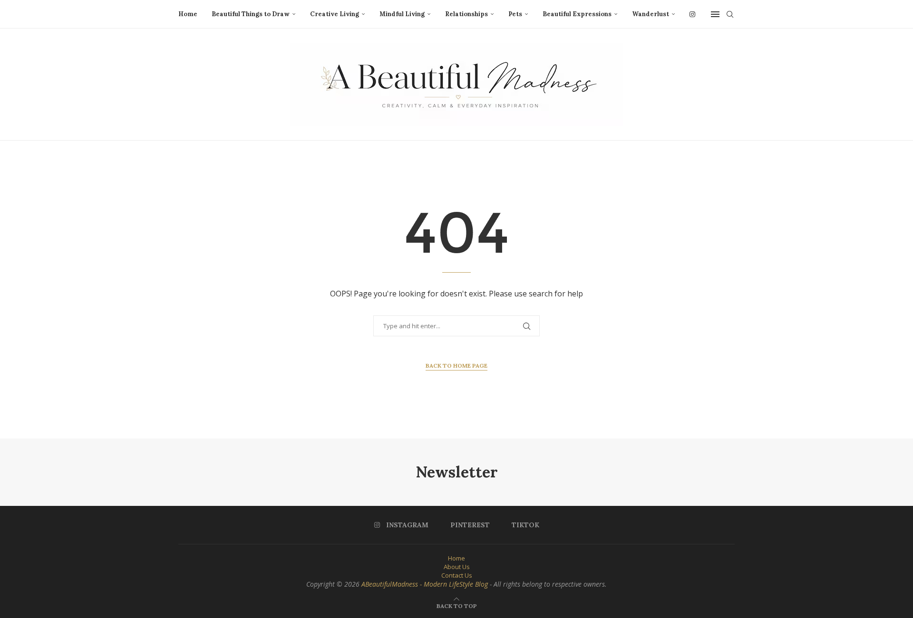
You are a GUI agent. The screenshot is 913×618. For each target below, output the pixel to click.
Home (187, 14)
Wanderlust (650, 14)
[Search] (730, 14)
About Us (457, 566)
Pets (515, 14)
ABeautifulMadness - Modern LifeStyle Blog (424, 584)
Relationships (466, 14)
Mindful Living (402, 14)
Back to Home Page (456, 365)
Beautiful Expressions (577, 14)
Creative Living (334, 14)
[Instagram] (692, 14)
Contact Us (456, 575)
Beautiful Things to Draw (251, 14)
